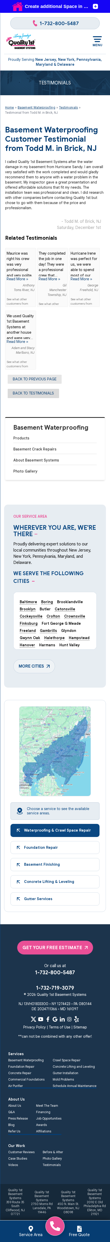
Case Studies (17, 1158)
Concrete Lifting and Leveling (74, 1066)
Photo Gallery (25, 471)
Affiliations (43, 1131)
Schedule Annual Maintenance (74, 1086)
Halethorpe (54, 638)
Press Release (18, 1118)
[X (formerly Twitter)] (33, 1019)
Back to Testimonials (33, 393)
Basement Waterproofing (51, 427)
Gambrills (48, 630)
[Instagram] (69, 1019)
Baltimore (28, 602)
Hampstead (79, 638)
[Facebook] (48, 1019)
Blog (11, 1125)
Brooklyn (28, 609)
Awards (41, 1125)
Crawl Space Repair (66, 1060)
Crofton (53, 616)
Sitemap (80, 1027)
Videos (13, 1165)
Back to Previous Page (35, 379)
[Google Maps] (55, 1019)
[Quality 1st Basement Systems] (21, 41)
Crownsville (74, 616)
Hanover (27, 645)
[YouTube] (41, 1019)
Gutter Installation (65, 1073)
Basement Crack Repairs (35, 449)
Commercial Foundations (26, 1079)
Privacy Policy (34, 1027)
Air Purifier (15, 1086)
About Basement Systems (36, 460)
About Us (14, 1106)
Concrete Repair (19, 1073)
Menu (97, 45)
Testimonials (52, 1165)
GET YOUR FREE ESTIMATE (52, 947)
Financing (43, 1112)
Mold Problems (63, 1079)
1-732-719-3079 (55, 988)
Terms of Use (59, 1027)
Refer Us (14, 1131)
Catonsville (65, 609)
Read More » (17, 279)
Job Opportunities (48, 1118)
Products (21, 438)
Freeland (28, 630)
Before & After (53, 1152)
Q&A (11, 1112)
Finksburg (29, 623)
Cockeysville (31, 616)
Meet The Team (47, 1106)
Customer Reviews (21, 1152)
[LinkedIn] (62, 1019)
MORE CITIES (31, 666)
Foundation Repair (21, 1066)
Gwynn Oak (30, 638)
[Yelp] (76, 1019)
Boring (47, 602)
